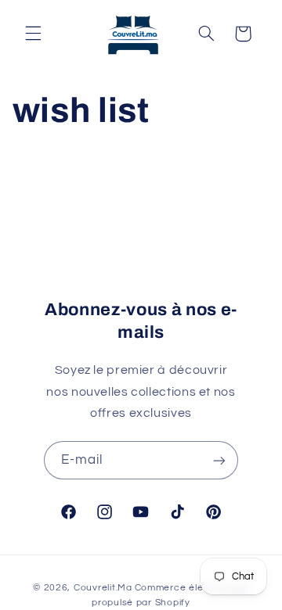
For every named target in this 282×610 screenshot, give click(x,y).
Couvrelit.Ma (103, 587)
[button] (33, 34)
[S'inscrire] (219, 460)
